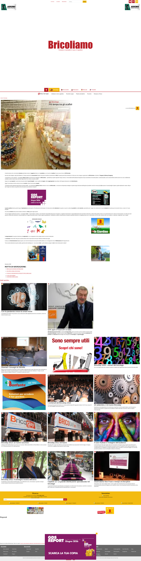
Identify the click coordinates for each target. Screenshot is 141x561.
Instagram (74, 503)
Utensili (106, 554)
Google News (130, 503)
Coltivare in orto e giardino (57, 93)
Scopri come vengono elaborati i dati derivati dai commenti (32, 543)
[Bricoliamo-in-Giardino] (100, 225)
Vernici (115, 554)
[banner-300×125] (8, 7)
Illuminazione (116, 551)
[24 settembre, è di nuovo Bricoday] (117, 389)
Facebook (17, 503)
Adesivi (106, 549)
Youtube (45, 503)
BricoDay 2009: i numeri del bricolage (109, 365)
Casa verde (28, 549)
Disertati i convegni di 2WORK (13, 367)
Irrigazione (124, 551)
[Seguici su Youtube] (3, 1)
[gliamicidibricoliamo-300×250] (70, 354)
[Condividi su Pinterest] (2, 176)
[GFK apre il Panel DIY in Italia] (70, 305)
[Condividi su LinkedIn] (2, 179)
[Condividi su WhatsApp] (2, 181)
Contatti (58, 1)
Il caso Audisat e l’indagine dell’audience (110, 443)
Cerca (84, 1)
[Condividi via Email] (2, 183)
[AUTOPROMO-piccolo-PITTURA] (35, 510)
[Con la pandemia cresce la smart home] (24, 296)
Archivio (52, 1)
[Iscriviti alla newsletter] (105, 495)
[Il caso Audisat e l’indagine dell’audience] (117, 426)
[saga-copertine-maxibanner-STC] (36, 197)
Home (2, 97)
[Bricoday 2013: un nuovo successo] (24, 426)
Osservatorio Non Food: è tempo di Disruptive (112, 482)
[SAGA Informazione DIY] (136, 1)
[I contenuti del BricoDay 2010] (70, 388)
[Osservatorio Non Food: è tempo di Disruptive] (117, 465)
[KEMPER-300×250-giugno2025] (36, 253)
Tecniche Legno (70, 93)
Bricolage (5, 97)
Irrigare (28, 551)
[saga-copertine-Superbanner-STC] (70, 546)
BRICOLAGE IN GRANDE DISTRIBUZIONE (15, 269)
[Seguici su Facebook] (5, 1)
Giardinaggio (107, 551)
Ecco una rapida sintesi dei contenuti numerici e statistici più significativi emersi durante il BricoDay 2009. (116, 367)
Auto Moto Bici (125, 549)
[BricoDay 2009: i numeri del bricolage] (117, 350)
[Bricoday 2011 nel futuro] (70, 426)
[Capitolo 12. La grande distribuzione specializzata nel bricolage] (70, 465)
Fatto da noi (5, 551)
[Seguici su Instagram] (7, 1)
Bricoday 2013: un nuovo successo (15, 443)
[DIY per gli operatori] (130, 1)
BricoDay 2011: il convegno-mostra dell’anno (18, 480)
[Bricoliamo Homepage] (46, 90)
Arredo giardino (117, 549)
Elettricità (98, 551)
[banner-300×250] (100, 253)
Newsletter (64, 1)
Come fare (14, 549)
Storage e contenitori (98, 554)
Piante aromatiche (80, 93)
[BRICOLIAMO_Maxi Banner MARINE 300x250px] (100, 197)
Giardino (37, 549)
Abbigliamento (99, 549)
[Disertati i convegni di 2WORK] (24, 351)
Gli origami (14, 551)
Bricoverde (27, 546)
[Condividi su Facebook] (2, 174)
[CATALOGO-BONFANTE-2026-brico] (24, 392)
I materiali (5, 554)
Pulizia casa (133, 551)
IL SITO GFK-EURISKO (11, 275)
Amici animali (6, 549)
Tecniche (89, 93)
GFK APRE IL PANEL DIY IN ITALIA (13, 271)
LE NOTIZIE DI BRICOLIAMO (12, 276)
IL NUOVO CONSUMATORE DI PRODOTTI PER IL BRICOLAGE (19, 273)
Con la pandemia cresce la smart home (16, 311)
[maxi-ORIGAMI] (36, 225)
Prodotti (96, 546)
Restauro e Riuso (98, 93)
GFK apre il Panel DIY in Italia (59, 330)
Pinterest (102, 503)
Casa (132, 549)
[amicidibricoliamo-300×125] (105, 510)
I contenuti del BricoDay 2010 (59, 403)
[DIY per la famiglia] (133, 1)
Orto (36, 551)
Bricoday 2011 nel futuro (57, 443)
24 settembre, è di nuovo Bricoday (107, 405)
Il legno (13, 554)
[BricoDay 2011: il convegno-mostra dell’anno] (24, 464)
